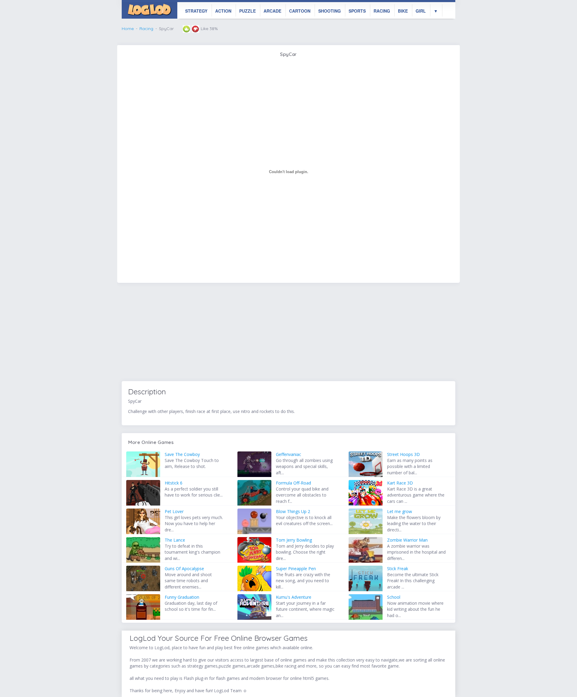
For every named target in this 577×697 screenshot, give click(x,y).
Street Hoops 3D (403, 454)
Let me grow (399, 511)
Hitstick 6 (173, 483)
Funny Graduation (182, 597)
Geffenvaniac (288, 454)
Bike (403, 11)
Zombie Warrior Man (407, 540)
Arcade (272, 11)
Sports (357, 11)
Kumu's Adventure (293, 597)
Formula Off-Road (293, 483)
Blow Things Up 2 (293, 511)
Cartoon (299, 11)
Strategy (196, 11)
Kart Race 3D (400, 483)
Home (128, 28)
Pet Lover (174, 511)
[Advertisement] (288, 333)
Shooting (329, 11)
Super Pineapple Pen (296, 568)
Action (223, 11)
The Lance (175, 540)
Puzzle (247, 11)
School (393, 597)
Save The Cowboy (182, 454)
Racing (382, 11)
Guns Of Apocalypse (184, 568)
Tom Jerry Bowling (294, 540)
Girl (421, 11)
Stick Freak (397, 568)
